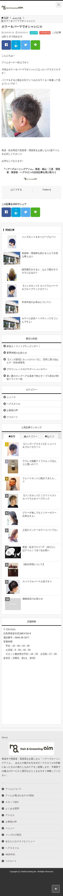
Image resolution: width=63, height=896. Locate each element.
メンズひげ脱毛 (13, 834)
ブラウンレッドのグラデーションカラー (27, 369)
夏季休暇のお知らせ (17, 352)
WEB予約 (10, 854)
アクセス (10, 815)
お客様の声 (12, 410)
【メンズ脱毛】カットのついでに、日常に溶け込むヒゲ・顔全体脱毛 (33, 361)
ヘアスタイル (45, 33)
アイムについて (13, 789)
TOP (6, 17)
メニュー (10, 828)
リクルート (12, 417)
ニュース (16, 17)
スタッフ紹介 (12, 802)
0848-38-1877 (22, 637)
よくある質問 (12, 808)
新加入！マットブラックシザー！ (24, 346)
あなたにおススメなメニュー (20, 841)
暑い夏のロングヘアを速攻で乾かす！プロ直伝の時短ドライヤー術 (33, 377)
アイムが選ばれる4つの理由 (19, 795)
